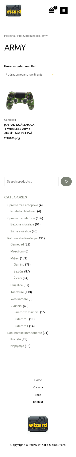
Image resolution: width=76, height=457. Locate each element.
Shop (38, 394)
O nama (38, 387)
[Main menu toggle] (64, 10)
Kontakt (38, 402)
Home (38, 380)
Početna (9, 35)
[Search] (66, 181)
